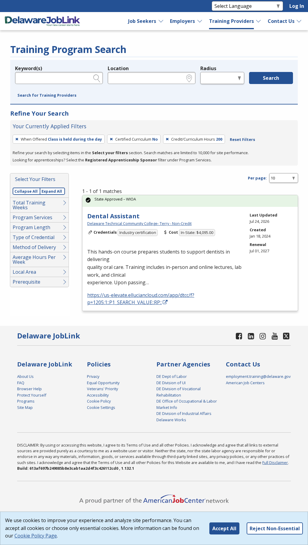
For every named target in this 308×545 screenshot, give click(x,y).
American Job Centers (245, 382)
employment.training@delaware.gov (258, 376)
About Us (25, 376)
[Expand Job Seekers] (161, 21)
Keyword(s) (28, 68)
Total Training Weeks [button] (29, 205)
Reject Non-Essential (275, 528)
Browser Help (29, 388)
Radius (208, 68)
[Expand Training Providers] (258, 21)
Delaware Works (171, 419)
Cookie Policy (99, 401)
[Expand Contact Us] (299, 21)
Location (118, 68)
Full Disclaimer (275, 462)
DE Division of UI (171, 382)
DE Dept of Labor (171, 376)
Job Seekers (142, 21)
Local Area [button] (24, 272)
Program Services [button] (32, 217)
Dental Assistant (113, 216)
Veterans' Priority (102, 388)
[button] (47, 95)
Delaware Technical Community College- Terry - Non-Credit (139, 223)
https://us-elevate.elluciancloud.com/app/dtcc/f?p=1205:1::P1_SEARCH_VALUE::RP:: (140, 299)
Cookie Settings (101, 407)
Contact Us (281, 21)
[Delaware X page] (286, 336)
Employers (182, 21)
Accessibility (98, 395)
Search (271, 78)
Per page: (257, 178)
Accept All (224, 528)
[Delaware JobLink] (42, 21)
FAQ (20, 382)
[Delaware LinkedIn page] (251, 336)
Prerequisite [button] (26, 282)
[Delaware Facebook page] (239, 336)
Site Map (25, 407)
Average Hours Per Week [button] (34, 259)
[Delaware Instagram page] (263, 336)
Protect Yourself (31, 395)
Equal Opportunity (103, 382)
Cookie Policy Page (35, 535)
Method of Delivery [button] (34, 247)
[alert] (190, 201)
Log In (296, 6)
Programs (26, 401)
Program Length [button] (31, 227)
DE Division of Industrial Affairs (183, 413)
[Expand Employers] (200, 21)
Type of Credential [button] (33, 237)
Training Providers (231, 21)
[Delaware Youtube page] (275, 336)
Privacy (93, 376)
